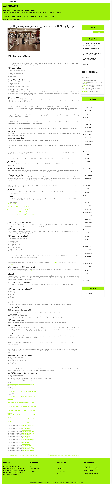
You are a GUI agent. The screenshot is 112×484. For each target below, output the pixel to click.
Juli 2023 (87, 148)
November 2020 (88, 256)
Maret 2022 (87, 202)
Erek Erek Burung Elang (28, 431)
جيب (17, 385)
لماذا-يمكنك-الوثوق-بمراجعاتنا (11, 19)
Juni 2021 (87, 233)
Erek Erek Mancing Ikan (28, 450)
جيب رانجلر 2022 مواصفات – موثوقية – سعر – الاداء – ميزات (21, 384)
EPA (32, 271)
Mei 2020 (87, 277)
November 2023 (88, 134)
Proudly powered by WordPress (39, 482)
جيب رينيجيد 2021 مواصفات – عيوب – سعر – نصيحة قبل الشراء (21, 396)
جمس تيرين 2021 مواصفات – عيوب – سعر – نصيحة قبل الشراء (23, 455)
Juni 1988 (87, 280)
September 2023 (89, 141)
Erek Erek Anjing (26, 428)
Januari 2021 (88, 250)
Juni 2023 (87, 151)
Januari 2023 (88, 168)
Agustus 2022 (88, 185)
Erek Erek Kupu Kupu (27, 447)
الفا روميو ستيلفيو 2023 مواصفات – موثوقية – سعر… (19, 209)
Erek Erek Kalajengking (28, 439)
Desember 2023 (88, 131)
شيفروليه (10, 413)
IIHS (12, 264)
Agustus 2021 (88, 226)
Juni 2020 (87, 273)
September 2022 (89, 182)
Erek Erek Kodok (26, 442)
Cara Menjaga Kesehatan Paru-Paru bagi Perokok (19, 10)
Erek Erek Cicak (26, 434)
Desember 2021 (88, 212)
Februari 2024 (88, 124)
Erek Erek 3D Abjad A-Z (28, 425)
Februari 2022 (88, 205)
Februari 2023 (88, 165)
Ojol (24, 17)
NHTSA (56, 262)
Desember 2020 (88, 253)
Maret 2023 (87, 161)
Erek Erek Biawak (26, 430)
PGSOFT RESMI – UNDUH (47, 17)
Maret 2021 (87, 243)
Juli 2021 (87, 229)
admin (10, 52)
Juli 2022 (87, 188)
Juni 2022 (87, 192)
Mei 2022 (87, 195)
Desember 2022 (88, 172)
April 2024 (87, 117)
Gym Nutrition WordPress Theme (61, 482)
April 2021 (87, 239)
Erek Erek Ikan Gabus (27, 438)
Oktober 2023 (88, 138)
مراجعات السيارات (13, 385)
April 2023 (87, 158)
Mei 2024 (87, 114)
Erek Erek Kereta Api (27, 441)
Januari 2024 (88, 127)
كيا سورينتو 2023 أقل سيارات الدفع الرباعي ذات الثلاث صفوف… (21, 214)
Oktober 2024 (88, 110)
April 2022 (87, 199)
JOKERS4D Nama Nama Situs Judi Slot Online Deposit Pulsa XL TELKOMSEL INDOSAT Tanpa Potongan (32, 13)
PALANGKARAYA (32, 17)
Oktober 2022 (88, 178)
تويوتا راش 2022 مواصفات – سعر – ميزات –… (17, 211)
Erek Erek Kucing (26, 445)
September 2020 (89, 263)
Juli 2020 (87, 270)
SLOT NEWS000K (10, 5)
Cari (93, 27)
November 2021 (88, 216)
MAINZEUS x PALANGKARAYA (12, 17)
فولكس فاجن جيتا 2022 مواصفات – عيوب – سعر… (18, 206)
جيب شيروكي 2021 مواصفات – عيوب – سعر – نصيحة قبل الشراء (22, 391)
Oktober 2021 (88, 219)
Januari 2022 (88, 209)
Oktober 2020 (88, 260)
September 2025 (89, 107)
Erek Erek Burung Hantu (28, 433)
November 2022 (88, 175)
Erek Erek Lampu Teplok (28, 448)
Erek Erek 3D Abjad (27, 427)
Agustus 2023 (88, 144)
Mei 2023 (87, 155)
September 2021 (88, 222)
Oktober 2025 (88, 104)
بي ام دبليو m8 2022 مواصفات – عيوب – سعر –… (18, 204)
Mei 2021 (87, 236)
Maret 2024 (87, 121)
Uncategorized (88, 293)
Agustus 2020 (88, 267)
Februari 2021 (88, 246)
